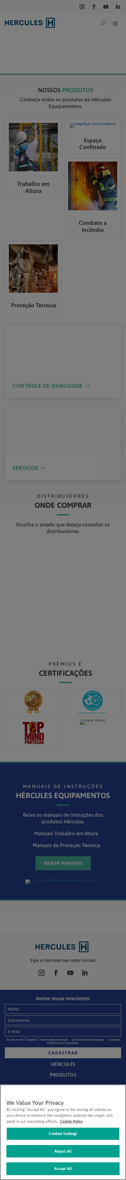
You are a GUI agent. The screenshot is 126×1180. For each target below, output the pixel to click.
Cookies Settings (63, 1133)
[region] (63, 1132)
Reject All (63, 1151)
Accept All (63, 1168)
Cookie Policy (71, 1121)
